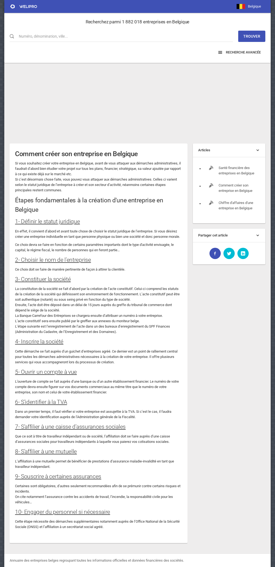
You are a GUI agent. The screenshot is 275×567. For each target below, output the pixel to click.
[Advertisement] (137, 100)
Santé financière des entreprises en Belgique (236, 170)
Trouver (251, 36)
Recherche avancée (243, 52)
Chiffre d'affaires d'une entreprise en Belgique (236, 205)
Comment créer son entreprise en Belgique (76, 154)
